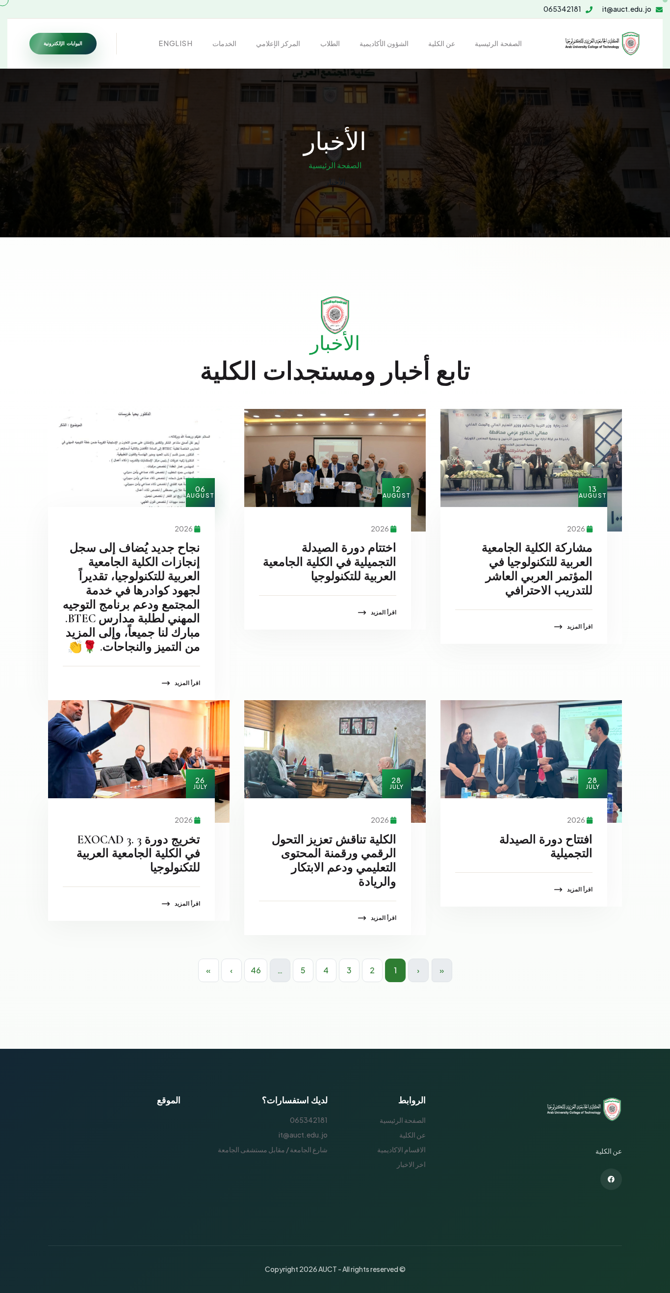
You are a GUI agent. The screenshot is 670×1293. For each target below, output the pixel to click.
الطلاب (330, 43)
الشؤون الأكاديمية (384, 43)
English (176, 43)
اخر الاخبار (411, 1164)
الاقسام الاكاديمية (401, 1149)
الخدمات (224, 43)
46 (256, 970)
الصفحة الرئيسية (498, 43)
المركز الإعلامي (278, 43)
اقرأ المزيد (580, 626)
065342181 (562, 9)
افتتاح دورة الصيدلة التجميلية (546, 847)
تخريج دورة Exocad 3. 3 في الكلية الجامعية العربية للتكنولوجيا (138, 854)
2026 (576, 528)
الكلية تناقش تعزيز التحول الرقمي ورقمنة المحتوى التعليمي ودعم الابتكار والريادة (334, 861)
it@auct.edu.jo (626, 9)
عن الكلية (441, 43)
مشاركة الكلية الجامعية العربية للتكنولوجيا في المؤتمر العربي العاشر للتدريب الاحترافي (537, 569)
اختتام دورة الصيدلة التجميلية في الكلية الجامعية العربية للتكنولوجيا (329, 562)
